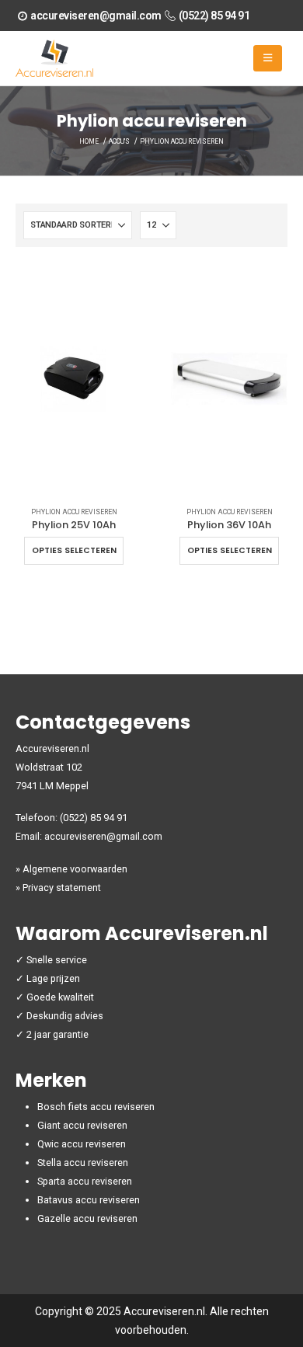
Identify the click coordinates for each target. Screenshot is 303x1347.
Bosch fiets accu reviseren (96, 1106)
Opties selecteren (74, 550)
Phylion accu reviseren (74, 512)
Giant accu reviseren (82, 1125)
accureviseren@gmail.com (96, 15)
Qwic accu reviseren (81, 1144)
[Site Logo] (54, 58)
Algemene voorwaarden (75, 869)
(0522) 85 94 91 (214, 15)
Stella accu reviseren (82, 1162)
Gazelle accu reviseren (87, 1218)
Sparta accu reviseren (84, 1181)
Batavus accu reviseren (88, 1200)
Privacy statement (62, 887)
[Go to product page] (74, 379)
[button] (267, 58)
